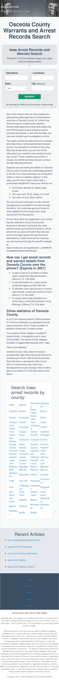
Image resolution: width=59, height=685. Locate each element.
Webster (23, 506)
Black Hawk (33, 411)
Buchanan (24, 417)
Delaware (45, 434)
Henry (43, 450)
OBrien (33, 474)
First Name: (11, 72)
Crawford (44, 431)
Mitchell (23, 469)
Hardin (22, 450)
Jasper (22, 457)
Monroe (44, 469)
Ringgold (44, 487)
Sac (11, 491)
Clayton (23, 431)
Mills (11, 469)
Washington (44, 500)
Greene (12, 447)
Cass (33, 422)
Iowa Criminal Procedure (20, 546)
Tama (21, 495)
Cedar (43, 422)
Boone (43, 411)
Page (11, 480)
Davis (22, 434)
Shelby (33, 491)
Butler (43, 417)
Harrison (34, 450)
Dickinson (24, 439)
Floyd (22, 444)
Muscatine (24, 474)
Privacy (29, 586)
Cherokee (24, 427)
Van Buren (12, 500)
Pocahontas (45, 481)
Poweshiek (35, 487)
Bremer (12, 417)
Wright (33, 512)
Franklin (34, 444)
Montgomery (13, 474)
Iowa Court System (17, 560)
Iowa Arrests (10, 6)
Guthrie (34, 447)
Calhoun (13, 422)
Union (43, 495)
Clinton (33, 431)
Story (11, 495)
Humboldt (24, 453)
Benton (22, 411)
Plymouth (35, 480)
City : (38, 83)
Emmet (43, 439)
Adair (11, 404)
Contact (29, 606)
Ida (31, 453)
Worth (22, 512)
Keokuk (22, 460)
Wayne (12, 506)
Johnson (44, 457)
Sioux (43, 491)
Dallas (12, 434)
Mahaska (23, 466)
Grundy (22, 447)
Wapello (23, 499)
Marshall (44, 466)
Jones (12, 460)
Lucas (33, 463)
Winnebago (34, 506)
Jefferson (35, 457)
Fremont (44, 444)
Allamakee (35, 405)
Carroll (22, 422)
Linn (11, 463)
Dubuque (35, 439)
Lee (42, 460)
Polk (11, 487)
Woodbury (13, 512)
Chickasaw (35, 427)
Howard (13, 453)
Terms (30, 592)
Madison (13, 466)
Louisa (22, 463)
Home (30, 579)
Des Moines (12, 439)
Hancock (13, 450)
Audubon (13, 411)
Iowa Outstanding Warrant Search (24, 540)
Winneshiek (45, 506)
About (29, 599)
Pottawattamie (24, 487)
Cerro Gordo (12, 427)
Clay (11, 431)
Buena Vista (33, 417)
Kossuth (34, 460)
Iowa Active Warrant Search (21, 566)
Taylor (33, 495)
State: (8, 83)
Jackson (13, 457)
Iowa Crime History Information (23, 553)
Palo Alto (23, 480)
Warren (33, 499)
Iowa (42, 453)
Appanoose (44, 405)
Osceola (44, 474)
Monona (34, 469)
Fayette (12, 444)
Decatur (34, 434)
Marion (33, 466)
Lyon (42, 463)
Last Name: (38, 72)
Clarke (43, 427)
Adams (22, 404)
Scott (21, 491)
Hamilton (44, 447)
